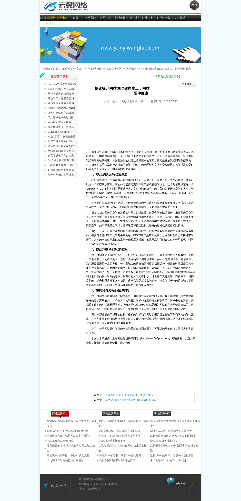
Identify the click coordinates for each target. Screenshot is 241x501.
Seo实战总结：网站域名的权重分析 (67, 430)
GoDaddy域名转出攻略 (60, 440)
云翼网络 (67, 68)
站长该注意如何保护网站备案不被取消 (69, 435)
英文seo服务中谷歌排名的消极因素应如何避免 (132, 400)
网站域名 (131, 68)
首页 (75, 17)
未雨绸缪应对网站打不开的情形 (65, 460)
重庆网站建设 (87, 479)
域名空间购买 (114, 68)
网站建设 (120, 17)
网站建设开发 (111, 413)
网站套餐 (165, 17)
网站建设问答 (60, 413)
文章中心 (81, 68)
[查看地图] (93, 488)
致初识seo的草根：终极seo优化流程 (68, 455)
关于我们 (90, 17)
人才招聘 (180, 17)
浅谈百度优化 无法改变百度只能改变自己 (129, 395)
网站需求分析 (162, 413)
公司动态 (105, 17)
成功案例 (150, 17)
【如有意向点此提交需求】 (165, 76)
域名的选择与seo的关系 (62, 142)
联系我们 (51, 23)
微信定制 (135, 17)
